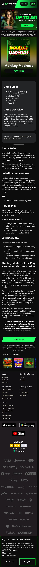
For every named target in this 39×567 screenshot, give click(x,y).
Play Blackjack (6, 418)
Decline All (10, 562)
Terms (22, 377)
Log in (24, 4)
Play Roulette (6, 416)
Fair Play (4, 393)
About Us (5, 377)
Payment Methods (8, 395)
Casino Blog (24, 393)
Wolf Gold (7, 139)
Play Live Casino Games (7, 412)
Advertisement (10, 555)
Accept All (27, 562)
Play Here (19, 71)
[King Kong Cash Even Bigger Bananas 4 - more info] (11, 366)
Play (18, 366)
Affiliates (23, 395)
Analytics (7, 553)
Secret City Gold (26, 136)
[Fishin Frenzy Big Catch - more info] (22, 366)
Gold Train (17, 139)
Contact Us (5, 380)
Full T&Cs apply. (29, 35)
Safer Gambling (7, 390)
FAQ (21, 390)
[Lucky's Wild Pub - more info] (32, 366)
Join (33, 4)
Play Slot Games (7, 405)
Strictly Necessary (11, 550)
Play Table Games (8, 408)
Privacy (22, 380)
